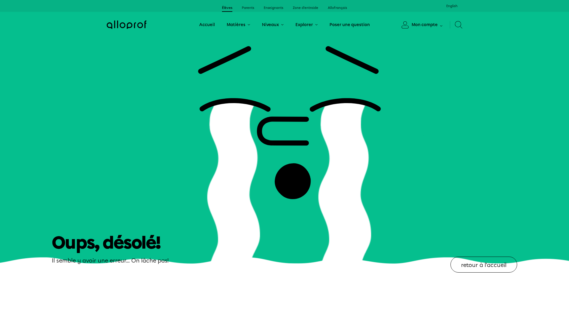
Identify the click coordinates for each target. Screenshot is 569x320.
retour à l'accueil (483, 265)
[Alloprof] (126, 24)
